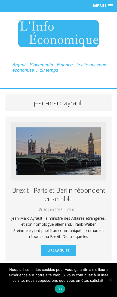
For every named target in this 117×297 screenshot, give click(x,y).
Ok (59, 289)
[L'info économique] (58, 34)
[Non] (110, 280)
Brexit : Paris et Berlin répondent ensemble (58, 194)
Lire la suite (58, 250)
